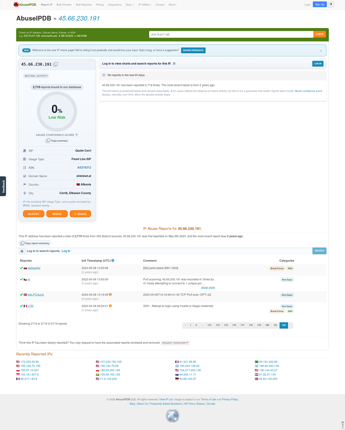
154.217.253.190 (190, 370)
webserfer (34, 268)
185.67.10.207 (29, 370)
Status (200, 403)
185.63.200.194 (110, 370)
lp (29, 279)
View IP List (166, 399)
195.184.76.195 (30, 366)
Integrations (114, 4)
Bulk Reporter (84, 4)
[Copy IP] (55, 64)
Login (307, 4)
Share (82, 214)
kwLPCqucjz (36, 294)
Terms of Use (208, 399)
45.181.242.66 (268, 362)
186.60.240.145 (269, 366)
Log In (317, 63)
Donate (211, 403)
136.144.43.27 (268, 370)
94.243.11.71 (188, 374)
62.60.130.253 (268, 379)
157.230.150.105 (111, 362)
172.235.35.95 (29, 362)
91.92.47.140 (267, 374)
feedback (3, 186)
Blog (132, 403)
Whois (57, 214)
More (172, 4)
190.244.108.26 (189, 366)
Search (319, 250)
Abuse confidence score (308, 91)
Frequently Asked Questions (166, 403)
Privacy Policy (230, 399)
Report (33, 214)
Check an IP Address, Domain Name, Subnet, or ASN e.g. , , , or (53, 34)
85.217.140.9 (28, 379)
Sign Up (319, 4)
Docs (129, 4)
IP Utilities (144, 4)
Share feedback (193, 50)
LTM (30, 306)
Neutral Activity (37, 76)
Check (320, 34)
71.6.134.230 (108, 379)
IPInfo (26, 205)
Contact (160, 4)
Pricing (100, 4)
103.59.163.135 (110, 374)
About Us (142, 403)
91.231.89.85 (188, 362)
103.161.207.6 (29, 374)
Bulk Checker (64, 4)
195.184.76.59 (109, 366)
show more (208, 287)
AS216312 (84, 167)
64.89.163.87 (188, 379)
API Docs (189, 403)
